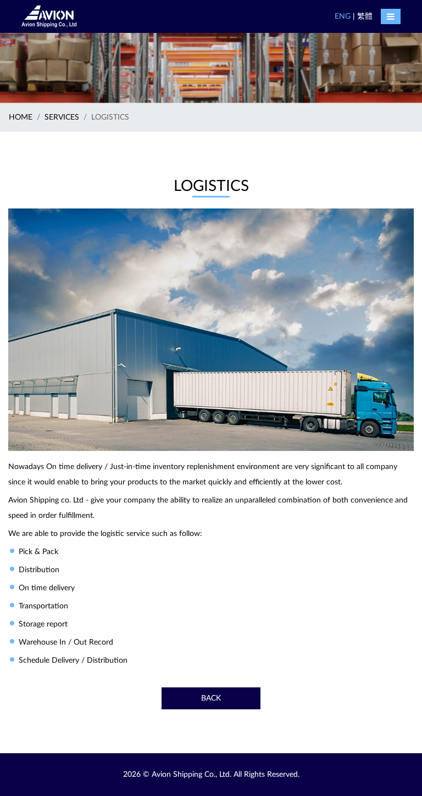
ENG (343, 16)
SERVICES (62, 117)
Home (20, 117)
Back (211, 698)
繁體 (365, 16)
